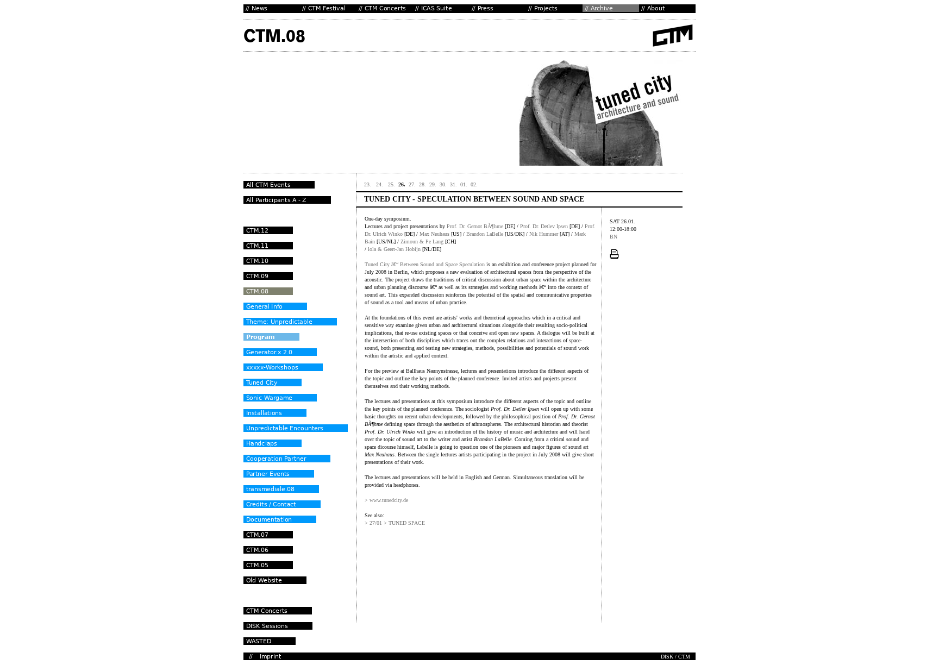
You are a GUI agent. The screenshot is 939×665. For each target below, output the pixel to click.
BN (613, 237)
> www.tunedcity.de (386, 500)
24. (380, 184)
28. (422, 184)
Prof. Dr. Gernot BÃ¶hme (475, 226)
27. (412, 184)
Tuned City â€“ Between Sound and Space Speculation (425, 264)
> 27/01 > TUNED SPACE (395, 523)
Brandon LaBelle (484, 234)
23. (368, 184)
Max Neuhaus (434, 234)
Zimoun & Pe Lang (421, 241)
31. (453, 184)
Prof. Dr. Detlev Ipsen (544, 226)
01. (463, 184)
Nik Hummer (543, 234)
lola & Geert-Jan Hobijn (394, 249)
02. (474, 184)
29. (432, 184)
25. (391, 184)
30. (443, 184)
